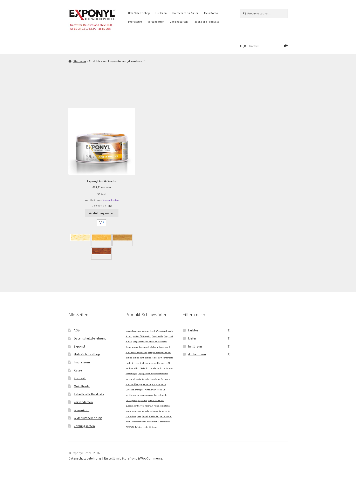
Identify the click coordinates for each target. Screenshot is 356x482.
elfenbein (166, 352)
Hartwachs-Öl (163, 363)
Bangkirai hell (139, 341)
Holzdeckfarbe (152, 368)
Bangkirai (146, 336)
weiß (144, 421)
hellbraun (130, 368)
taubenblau (131, 416)
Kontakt (80, 378)
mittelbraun (150, 389)
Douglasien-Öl (164, 347)
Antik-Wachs (156, 331)
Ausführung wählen (101, 213)
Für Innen (161, 13)
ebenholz (142, 352)
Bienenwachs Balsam (148, 347)
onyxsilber (152, 395)
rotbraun (149, 405)
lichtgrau (156, 384)
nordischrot (131, 395)
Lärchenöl (130, 389)
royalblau (165, 405)
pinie (134, 400)
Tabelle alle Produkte (206, 22)
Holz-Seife (140, 368)
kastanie (140, 379)
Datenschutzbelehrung (90, 338)
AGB (77, 330)
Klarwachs (165, 379)
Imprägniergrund (146, 373)
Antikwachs (167, 331)
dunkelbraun (132, 352)
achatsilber (131, 331)
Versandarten (156, 22)
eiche (150, 352)
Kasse (78, 370)
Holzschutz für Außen (185, 13)
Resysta (140, 405)
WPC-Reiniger (136, 427)
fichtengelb (168, 357)
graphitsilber (141, 363)
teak (139, 416)
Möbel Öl (161, 389)
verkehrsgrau (166, 416)
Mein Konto (211, 13)
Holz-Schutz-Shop (139, 13)
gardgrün (130, 363)
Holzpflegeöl (131, 373)
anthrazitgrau (143, 331)
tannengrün (164, 411)
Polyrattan (142, 400)
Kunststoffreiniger (134, 384)
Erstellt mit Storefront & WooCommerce (133, 458)
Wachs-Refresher (133, 421)
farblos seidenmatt (153, 357)
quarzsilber (131, 405)
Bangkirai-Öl (157, 336)
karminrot (130, 379)
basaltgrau (162, 341)
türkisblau (154, 416)
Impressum (135, 22)
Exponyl (79, 346)
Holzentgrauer (166, 368)
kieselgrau (155, 379)
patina (129, 400)
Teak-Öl (145, 416)
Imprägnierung (161, 373)
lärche (163, 384)
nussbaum (142, 395)
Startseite (79, 61)
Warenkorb (81, 410)
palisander (163, 395)
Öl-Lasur (153, 427)
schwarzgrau (132, 411)
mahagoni (139, 389)
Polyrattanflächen (156, 400)
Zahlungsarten (179, 22)
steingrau (154, 411)
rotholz (157, 405)
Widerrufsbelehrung (88, 418)
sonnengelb (143, 411)
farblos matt (138, 357)
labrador (147, 384)
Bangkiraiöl (151, 341)
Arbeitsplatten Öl (134, 336)
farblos (129, 357)
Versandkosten (111, 200)
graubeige (152, 363)
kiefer (147, 379)
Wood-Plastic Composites (158, 421)
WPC (128, 427)
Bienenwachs (132, 347)
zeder (146, 427)
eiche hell (157, 352)
